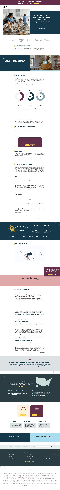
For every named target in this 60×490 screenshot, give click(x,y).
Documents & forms (48, 456)
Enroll (27, 145)
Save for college (11, 454)
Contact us (48, 458)
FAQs (39, 122)
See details (23, 415)
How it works (30, 454)
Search (21, 386)
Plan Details (24, 338)
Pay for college (11, 456)
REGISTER (36, 3)
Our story (48, 452)
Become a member (48, 454)
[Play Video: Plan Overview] (30, 254)
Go (50, 446)
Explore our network (42, 28)
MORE (49, 236)
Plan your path (11, 458)
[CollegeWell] (5, 7)
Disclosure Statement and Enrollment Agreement (26, 477)
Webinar (30, 458)
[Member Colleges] (44, 382)
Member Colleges (30, 456)
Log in (32, 145)
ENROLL (34, 415)
